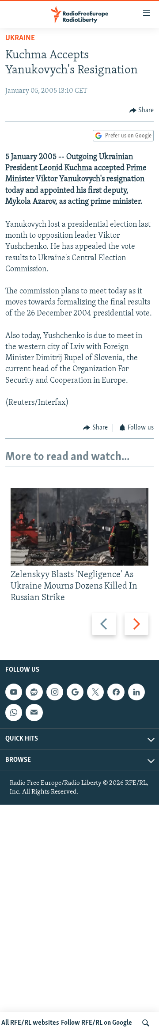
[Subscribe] (34, 712)
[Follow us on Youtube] (13, 692)
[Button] (141, 110)
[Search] (145, 1023)
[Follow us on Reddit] (34, 692)
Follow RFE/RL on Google (96, 1022)
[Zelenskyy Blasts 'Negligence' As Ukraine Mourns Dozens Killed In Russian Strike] (79, 527)
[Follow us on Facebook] (115, 692)
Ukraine (20, 38)
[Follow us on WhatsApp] (13, 712)
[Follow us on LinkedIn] (136, 692)
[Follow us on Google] (75, 692)
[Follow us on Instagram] (54, 692)
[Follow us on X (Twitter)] (95, 692)
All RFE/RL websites (30, 1022)
